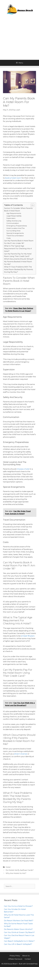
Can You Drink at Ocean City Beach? (19, 932)
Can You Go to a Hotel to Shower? (18, 906)
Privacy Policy (15, 956)
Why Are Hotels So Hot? (16, 873)
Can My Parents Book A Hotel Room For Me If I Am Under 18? (19, 242)
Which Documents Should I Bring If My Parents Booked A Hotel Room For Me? (18, 261)
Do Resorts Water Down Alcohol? (18, 929)
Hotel (8, 867)
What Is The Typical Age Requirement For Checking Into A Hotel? (18, 248)
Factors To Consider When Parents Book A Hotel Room (18, 209)
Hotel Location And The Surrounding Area (15, 229)
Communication (12, 223)
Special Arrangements (15, 233)
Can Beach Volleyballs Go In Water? (19, 941)
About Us (26, 956)
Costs (8, 238)
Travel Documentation (15, 236)
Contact (28, 959)
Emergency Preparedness (16, 226)
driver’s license (20, 754)
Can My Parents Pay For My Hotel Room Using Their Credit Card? (18, 255)
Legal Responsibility (13, 216)
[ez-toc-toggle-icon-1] (31, 205)
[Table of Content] (32, 205)
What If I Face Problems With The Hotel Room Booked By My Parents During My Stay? (18, 269)
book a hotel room (13, 178)
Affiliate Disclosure (15, 959)
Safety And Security (13, 221)
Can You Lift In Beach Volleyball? (18, 944)
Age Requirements (13, 213)
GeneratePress (32, 964)
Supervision (10, 218)
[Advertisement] (19, 39)
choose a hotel (23, 469)
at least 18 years (27, 636)
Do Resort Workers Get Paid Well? (18, 921)
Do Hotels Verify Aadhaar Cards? (20, 870)
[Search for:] (19, 886)
